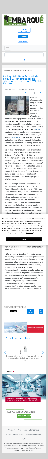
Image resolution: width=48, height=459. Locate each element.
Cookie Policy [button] (25, 230)
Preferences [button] (29, 233)
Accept (24, 239)
